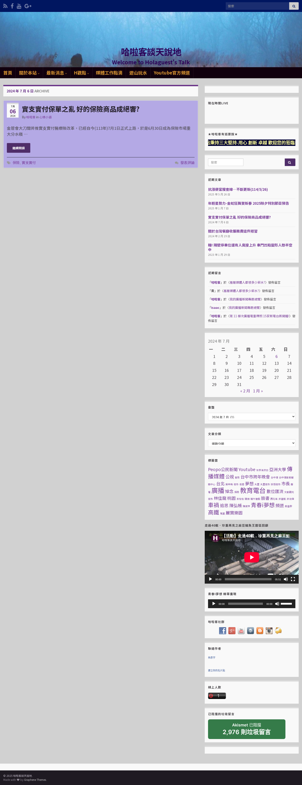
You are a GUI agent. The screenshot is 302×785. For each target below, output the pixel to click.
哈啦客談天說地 (151, 51)
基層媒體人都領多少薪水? (247, 282)
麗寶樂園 (234, 513)
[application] (252, 557)
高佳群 (288, 506)
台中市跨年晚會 (255, 476)
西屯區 (274, 498)
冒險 (237, 477)
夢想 (249, 483)
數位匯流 (275, 491)
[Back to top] (292, 775)
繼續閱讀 (18, 148)
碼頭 (247, 498)
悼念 (229, 491)
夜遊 (241, 484)
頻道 (279, 505)
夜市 (236, 484)
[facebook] (12, 5)
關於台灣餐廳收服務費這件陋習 (233, 231)
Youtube (247, 469)
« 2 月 (245, 390)
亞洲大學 (277, 469)
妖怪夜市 (276, 484)
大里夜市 (265, 484)
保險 (16, 162)
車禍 (213, 505)
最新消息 (55, 72)
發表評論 (187, 162)
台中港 (274, 477)
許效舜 (290, 498)
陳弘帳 (235, 505)
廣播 (217, 490)
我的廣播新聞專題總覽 (245, 299)
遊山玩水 (138, 72)
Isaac (215, 307)
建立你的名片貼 (216, 670)
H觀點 (80, 72)
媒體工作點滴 (109, 72)
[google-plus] (28, 5)
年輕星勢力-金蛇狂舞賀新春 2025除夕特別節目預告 (248, 203)
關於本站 (28, 72)
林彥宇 (211, 657)
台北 (220, 483)
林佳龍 (220, 498)
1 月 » (258, 390)
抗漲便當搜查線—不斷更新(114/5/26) (238, 189)
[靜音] (286, 579)
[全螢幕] (293, 579)
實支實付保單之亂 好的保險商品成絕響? (81, 109)
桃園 (231, 498)
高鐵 (213, 512)
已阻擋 (247, 729)
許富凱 (282, 498)
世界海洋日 (262, 470)
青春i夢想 (263, 505)
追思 (224, 505)
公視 (230, 476)
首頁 (7, 72)
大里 (256, 484)
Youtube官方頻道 (172, 72)
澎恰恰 (240, 498)
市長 (285, 483)
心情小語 (45, 117)
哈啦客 (31, 117)
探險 (236, 492)
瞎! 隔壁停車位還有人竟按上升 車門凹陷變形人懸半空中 (250, 247)
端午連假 (255, 498)
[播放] (210, 579)
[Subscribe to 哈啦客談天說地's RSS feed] (5, 5)
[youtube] (19, 5)
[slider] (287, 603)
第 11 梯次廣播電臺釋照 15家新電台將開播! (259, 316)
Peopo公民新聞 (223, 469)
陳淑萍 (246, 506)
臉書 (265, 498)
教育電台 (253, 490)
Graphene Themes (35, 779)
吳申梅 (229, 484)
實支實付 (29, 162)
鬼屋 (222, 513)
